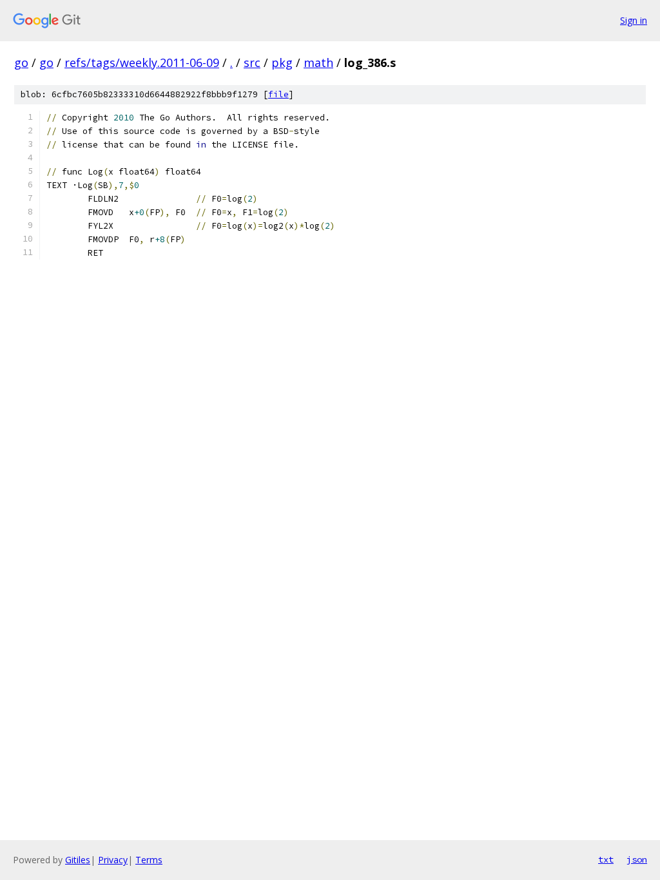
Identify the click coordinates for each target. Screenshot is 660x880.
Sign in (633, 20)
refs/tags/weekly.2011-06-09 (141, 62)
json (636, 859)
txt (606, 859)
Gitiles (77, 860)
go (21, 62)
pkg (282, 62)
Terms (148, 860)
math (318, 62)
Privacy (113, 860)
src (252, 62)
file (278, 94)
